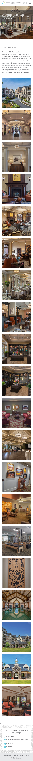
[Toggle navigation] (30, 3)
